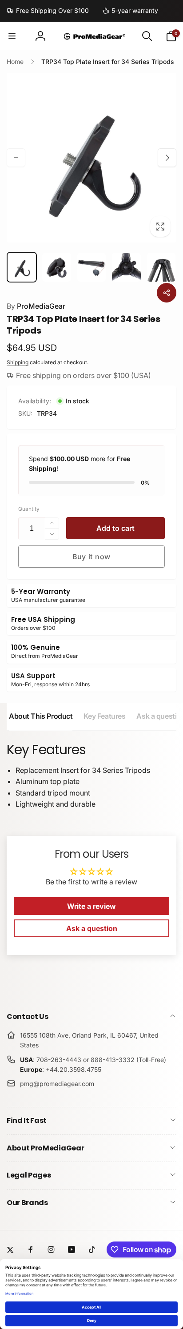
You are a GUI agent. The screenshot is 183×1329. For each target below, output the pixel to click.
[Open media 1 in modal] (91, 158)
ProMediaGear (36, 306)
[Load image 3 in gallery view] (91, 267)
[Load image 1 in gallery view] (22, 267)
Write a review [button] (91, 906)
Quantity (29, 509)
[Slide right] (167, 157)
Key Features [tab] (104, 716)
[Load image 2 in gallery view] (56, 267)
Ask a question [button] (91, 928)
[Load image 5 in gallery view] (161, 267)
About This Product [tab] (40, 716)
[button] (12, 36)
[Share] (166, 292)
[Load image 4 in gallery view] (126, 267)
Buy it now (91, 556)
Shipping (17, 362)
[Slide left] (16, 157)
